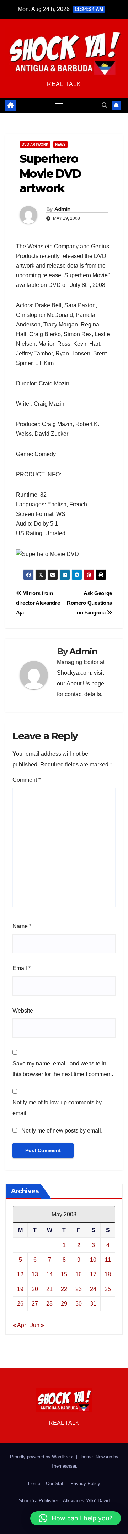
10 (93, 1260)
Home (34, 1483)
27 (35, 1304)
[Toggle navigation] (59, 106)
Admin (62, 209)
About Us (78, 683)
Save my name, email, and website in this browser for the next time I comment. (62, 1068)
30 (78, 1304)
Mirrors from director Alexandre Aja (38, 603)
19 (20, 1289)
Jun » (37, 1325)
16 (78, 1274)
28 (49, 1304)
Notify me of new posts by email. (61, 1131)
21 (49, 1289)
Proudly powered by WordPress (43, 1456)
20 (35, 1289)
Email (21, 968)
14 (49, 1274)
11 (108, 1260)
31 (93, 1304)
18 (108, 1274)
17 (93, 1274)
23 (78, 1289)
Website (22, 1011)
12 (20, 1274)
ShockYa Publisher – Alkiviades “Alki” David (64, 1500)
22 (64, 1289)
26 (20, 1304)
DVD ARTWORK (35, 144)
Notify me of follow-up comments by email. (57, 1107)
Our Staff (55, 1483)
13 (35, 1274)
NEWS (60, 144)
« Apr (19, 1325)
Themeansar (63, 1466)
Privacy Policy (85, 1483)
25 (108, 1289)
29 (64, 1304)
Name (21, 926)
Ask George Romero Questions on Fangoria (89, 603)
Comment (26, 780)
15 (64, 1274)
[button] (104, 105)
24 (93, 1289)
